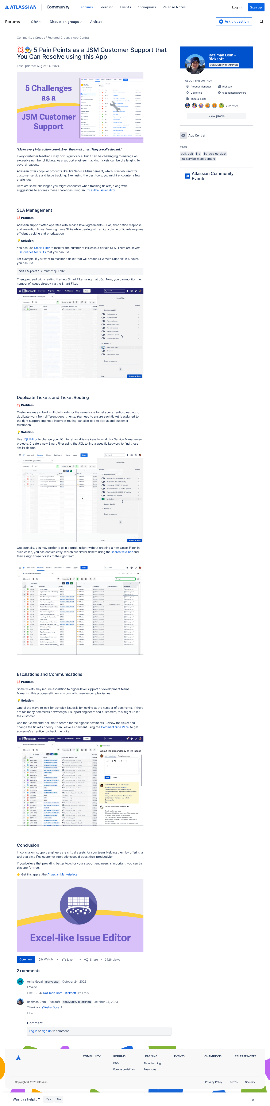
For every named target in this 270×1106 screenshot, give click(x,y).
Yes (48, 1099)
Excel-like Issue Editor (100, 190)
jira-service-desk (215, 153)
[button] (80, 107)
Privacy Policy (213, 1082)
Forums (87, 7)
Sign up (256, 7)
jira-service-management (198, 158)
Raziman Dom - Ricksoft (59, 993)
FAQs (116, 1063)
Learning (106, 7)
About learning (152, 1063)
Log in (237, 7)
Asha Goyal (35, 981)
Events (125, 7)
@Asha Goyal (51, 1007)
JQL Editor (30, 439)
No (59, 1099)
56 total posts (198, 98)
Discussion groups (65, 21)
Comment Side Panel (115, 727)
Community (58, 7)
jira (198, 153)
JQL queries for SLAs (31, 252)
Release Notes (174, 7)
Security (250, 1082)
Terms (234, 1082)
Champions (147, 7)
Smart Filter (42, 248)
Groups (40, 37)
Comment (25, 959)
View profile (216, 116)
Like (30, 993)
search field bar (122, 552)
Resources (150, 1069)
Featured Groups (59, 37)
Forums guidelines (124, 1069)
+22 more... (233, 106)
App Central (81, 37)
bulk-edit (187, 153)
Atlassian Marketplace (62, 874)
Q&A (35, 21)
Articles (96, 21)
